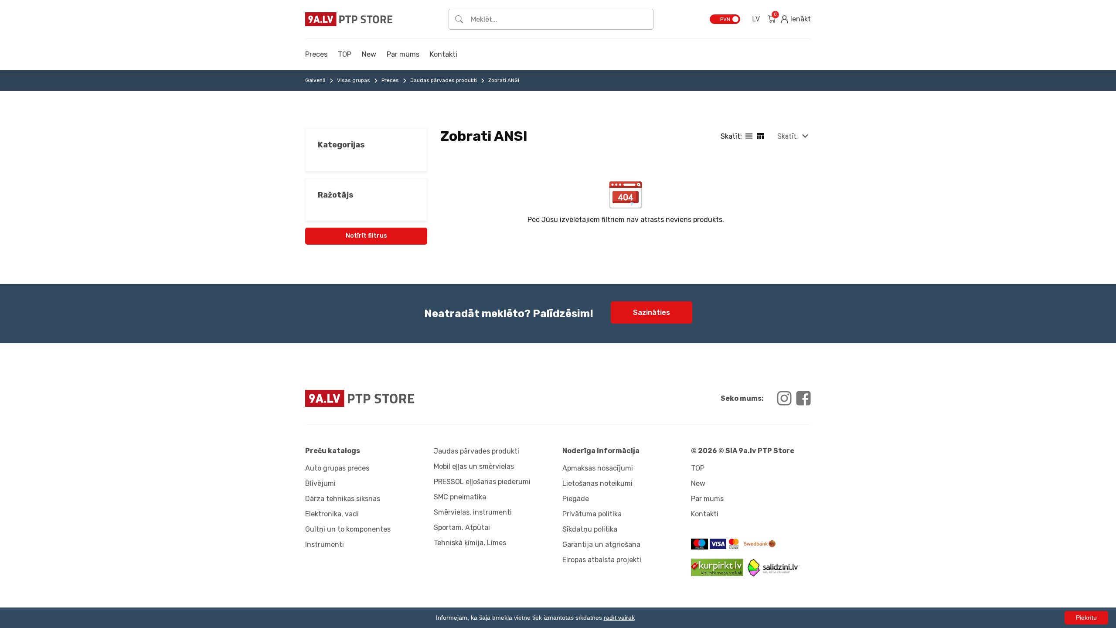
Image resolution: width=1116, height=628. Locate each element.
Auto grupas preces (337, 468)
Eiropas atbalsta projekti (601, 560)
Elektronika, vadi (332, 514)
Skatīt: (787, 136)
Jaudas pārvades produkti (443, 80)
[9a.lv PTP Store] (429, 398)
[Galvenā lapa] (348, 19)
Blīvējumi (320, 483)
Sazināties (651, 312)
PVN (725, 19)
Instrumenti (324, 544)
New (369, 54)
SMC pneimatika (460, 497)
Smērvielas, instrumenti (473, 512)
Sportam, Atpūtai (462, 527)
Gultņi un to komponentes (348, 529)
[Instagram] (784, 398)
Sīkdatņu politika (589, 529)
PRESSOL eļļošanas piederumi (482, 482)
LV (756, 19)
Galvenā (315, 80)
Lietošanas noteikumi (597, 483)
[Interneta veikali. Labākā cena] (774, 574)
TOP (344, 54)
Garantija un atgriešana (601, 544)
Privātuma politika (592, 514)
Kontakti (443, 54)
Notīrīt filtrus (366, 235)
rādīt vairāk (619, 617)
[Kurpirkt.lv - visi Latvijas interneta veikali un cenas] (719, 574)
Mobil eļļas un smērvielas (474, 466)
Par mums (403, 54)
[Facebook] (803, 398)
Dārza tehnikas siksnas (342, 499)
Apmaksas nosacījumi (597, 468)
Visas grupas (353, 80)
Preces (316, 54)
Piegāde (575, 499)
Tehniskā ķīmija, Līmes (470, 543)
